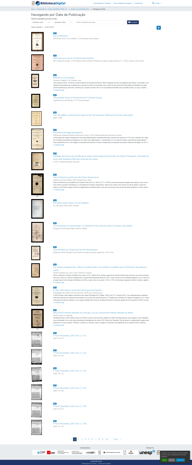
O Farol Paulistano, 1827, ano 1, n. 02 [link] (69, 353)
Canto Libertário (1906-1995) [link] (58, 9)
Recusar (171, 460)
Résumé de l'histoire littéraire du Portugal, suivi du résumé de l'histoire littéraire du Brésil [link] (93, 312)
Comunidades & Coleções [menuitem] (102, 3)
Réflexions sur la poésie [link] (63, 77)
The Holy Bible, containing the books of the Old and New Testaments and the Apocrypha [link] (93, 115)
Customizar (180, 460)
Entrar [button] (157, 3)
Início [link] (33, 9)
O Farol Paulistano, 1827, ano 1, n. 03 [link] (69, 370)
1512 (116, 439)
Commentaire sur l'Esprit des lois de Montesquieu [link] (75, 249)
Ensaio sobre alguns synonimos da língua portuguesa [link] (77, 290)
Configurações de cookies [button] (89, 463)
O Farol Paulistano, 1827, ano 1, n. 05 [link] (69, 406)
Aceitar (164, 460)
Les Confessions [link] (60, 36)
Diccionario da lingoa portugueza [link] (67, 132)
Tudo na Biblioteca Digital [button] (122, 3)
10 (107, 439)
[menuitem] (122, 3)
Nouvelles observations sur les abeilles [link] (71, 203)
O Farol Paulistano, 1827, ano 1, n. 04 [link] (69, 388)
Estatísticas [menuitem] (138, 3)
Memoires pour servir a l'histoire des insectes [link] (73, 58)
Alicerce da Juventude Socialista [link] (80, 9)
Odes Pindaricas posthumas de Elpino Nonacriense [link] (76, 177)
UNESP (93, 461)
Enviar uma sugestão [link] (105, 463)
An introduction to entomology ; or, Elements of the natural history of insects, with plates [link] (92, 225)
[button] (50, 3)
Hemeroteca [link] (41, 9)
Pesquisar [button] (134, 22)
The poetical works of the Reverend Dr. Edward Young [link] (77, 97)
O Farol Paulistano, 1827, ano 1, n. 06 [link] (69, 423)
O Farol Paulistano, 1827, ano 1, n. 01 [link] (69, 335)
